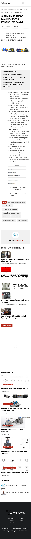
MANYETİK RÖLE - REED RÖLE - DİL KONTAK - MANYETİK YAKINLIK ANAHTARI (13, 84)
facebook (12, 522)
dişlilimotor (6, 217)
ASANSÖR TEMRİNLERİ (10, 209)
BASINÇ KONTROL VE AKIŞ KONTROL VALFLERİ (14, 452)
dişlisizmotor (16, 217)
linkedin (21, 520)
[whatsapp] (9, 225)
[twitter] (6, 225)
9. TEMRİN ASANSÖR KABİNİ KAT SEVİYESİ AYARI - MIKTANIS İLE (19, 285)
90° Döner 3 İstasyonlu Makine (12, 74)
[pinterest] (13, 225)
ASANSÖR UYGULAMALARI (11, 213)
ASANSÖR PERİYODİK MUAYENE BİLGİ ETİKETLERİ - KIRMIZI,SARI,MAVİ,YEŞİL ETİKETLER (14, 276)
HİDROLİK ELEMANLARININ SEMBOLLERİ (15, 473)
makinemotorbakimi (9, 220)
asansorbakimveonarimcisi (16, 202)
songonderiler (12, 9)
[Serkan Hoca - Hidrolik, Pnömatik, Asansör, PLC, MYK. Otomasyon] (5, 4)
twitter (21, 522)
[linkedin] (16, 225)
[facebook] (2, 225)
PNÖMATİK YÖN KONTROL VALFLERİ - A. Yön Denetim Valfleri (15, 409)
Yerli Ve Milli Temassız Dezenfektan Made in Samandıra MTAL (15, 78)
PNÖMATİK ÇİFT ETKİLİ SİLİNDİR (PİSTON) (12, 431)
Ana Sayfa (4, 9)
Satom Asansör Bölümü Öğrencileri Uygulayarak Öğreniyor (13, 317)
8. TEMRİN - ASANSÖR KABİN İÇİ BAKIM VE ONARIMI (15, 301)
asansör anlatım (8, 206)
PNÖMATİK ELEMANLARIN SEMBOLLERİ (15, 389)
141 (14, 288)
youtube (11, 518)
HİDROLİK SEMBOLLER (9, 468)
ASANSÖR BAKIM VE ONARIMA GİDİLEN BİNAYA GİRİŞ (15, 260)
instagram (21, 518)
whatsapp (12, 520)
